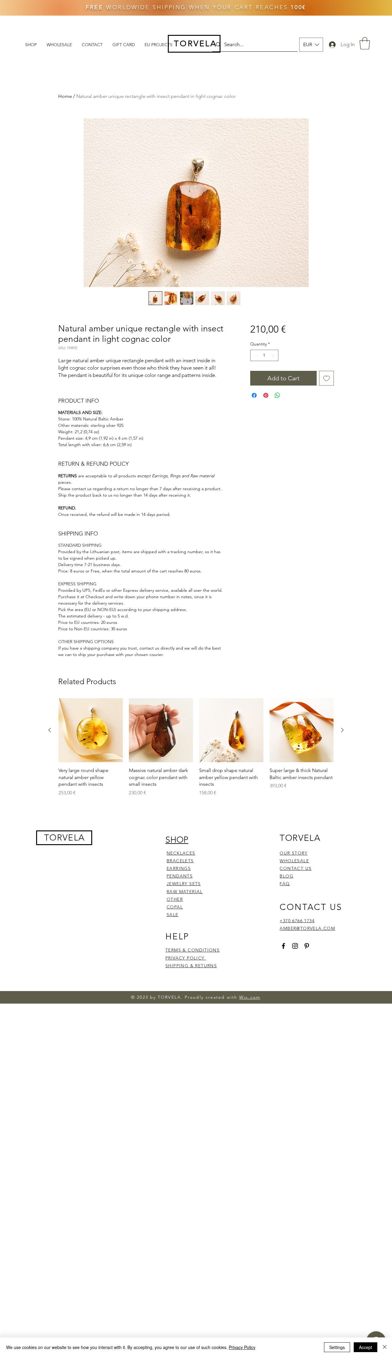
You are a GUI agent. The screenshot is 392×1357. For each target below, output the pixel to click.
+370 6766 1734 (297, 920)
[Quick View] (90, 730)
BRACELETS (180, 860)
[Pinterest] (307, 946)
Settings (337, 1347)
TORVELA (64, 838)
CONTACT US (295, 868)
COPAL (175, 907)
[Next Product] (342, 730)
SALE (173, 914)
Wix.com (249, 997)
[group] (196, 747)
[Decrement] (255, 355)
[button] (311, 45)
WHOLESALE (294, 860)
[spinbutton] (264, 355)
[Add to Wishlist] (326, 378)
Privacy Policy (242, 1347)
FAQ (285, 883)
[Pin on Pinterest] (266, 395)
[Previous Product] (49, 730)
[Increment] (273, 355)
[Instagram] (295, 946)
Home (65, 96)
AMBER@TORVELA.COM (307, 928)
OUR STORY (293, 853)
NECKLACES (181, 853)
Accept (365, 1347)
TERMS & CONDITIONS (192, 950)
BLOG (286, 876)
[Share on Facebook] (254, 395)
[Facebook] (283, 946)
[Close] (384, 1347)
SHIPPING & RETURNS (191, 965)
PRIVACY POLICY (185, 958)
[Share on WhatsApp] (277, 395)
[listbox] (311, 45)
